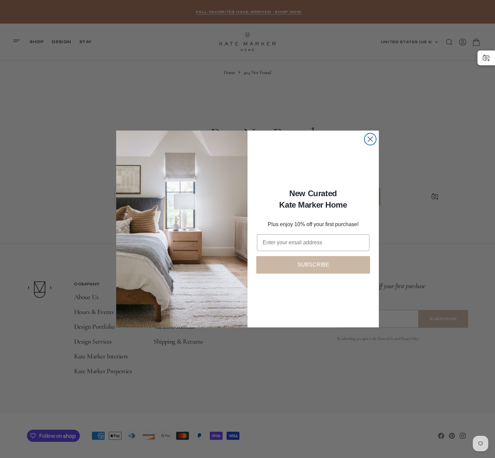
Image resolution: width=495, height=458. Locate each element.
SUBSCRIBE (313, 265)
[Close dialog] (370, 139)
